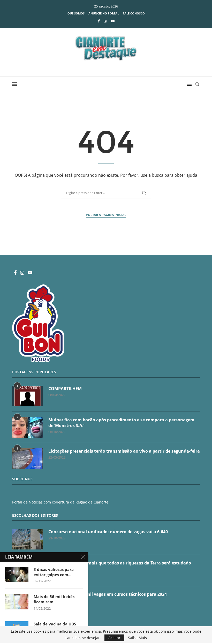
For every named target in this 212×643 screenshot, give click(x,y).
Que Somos (76, 13)
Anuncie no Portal (103, 13)
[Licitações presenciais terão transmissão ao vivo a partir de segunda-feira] (27, 458)
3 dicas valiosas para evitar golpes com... (54, 572)
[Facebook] (99, 21)
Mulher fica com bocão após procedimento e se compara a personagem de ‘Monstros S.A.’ (121, 422)
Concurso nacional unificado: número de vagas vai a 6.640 (108, 531)
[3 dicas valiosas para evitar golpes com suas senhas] (16, 574)
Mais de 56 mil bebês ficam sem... (54, 599)
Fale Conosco (134, 13)
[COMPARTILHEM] (27, 396)
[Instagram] (105, 21)
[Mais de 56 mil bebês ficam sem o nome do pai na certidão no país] (16, 601)
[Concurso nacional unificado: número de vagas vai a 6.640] (27, 539)
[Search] (197, 84)
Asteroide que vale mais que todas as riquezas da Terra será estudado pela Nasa (119, 565)
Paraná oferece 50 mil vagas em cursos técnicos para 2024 (107, 594)
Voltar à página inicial (106, 215)
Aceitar (114, 637)
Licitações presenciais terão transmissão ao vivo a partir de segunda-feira (124, 451)
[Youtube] (113, 21)
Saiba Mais (137, 638)
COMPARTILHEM (65, 388)
